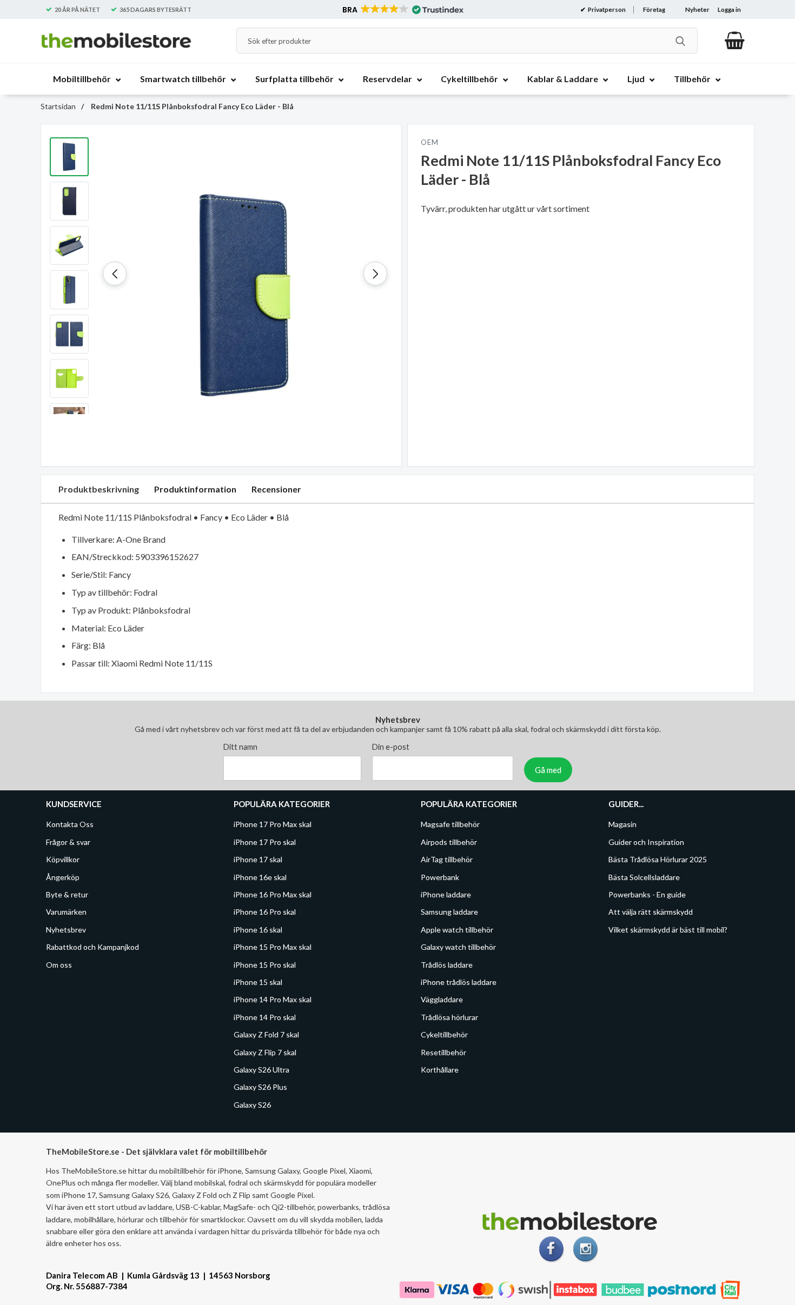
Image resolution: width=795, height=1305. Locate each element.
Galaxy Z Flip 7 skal (265, 1051)
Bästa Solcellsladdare (644, 877)
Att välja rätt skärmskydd (650, 911)
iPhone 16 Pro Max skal (273, 894)
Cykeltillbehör (444, 1034)
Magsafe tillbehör (450, 824)
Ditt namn (240, 746)
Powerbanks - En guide (647, 894)
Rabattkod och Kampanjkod (92, 946)
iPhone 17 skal (258, 859)
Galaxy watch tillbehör (458, 946)
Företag (654, 9)
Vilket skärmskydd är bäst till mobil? (667, 929)
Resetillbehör (443, 1051)
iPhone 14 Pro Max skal (273, 999)
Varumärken (66, 911)
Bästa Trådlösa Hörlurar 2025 (657, 859)
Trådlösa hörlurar (449, 1017)
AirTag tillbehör (447, 859)
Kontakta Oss (70, 824)
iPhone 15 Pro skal (265, 964)
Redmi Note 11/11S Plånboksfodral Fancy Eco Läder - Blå (191, 106)
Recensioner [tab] (276, 489)
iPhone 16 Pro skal (265, 911)
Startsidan (58, 106)
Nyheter (697, 9)
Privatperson (606, 9)
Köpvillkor (63, 859)
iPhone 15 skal (258, 982)
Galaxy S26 (252, 1104)
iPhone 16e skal (260, 877)
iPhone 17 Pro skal (265, 842)
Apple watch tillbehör (457, 929)
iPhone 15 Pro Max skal (273, 946)
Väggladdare (442, 999)
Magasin (622, 824)
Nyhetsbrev (66, 929)
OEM (429, 142)
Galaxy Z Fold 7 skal (266, 1034)
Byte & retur (67, 894)
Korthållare (440, 1069)
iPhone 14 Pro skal (265, 1017)
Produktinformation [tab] (195, 489)
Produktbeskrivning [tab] (98, 489)
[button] (402, 10)
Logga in (729, 9)
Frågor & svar (68, 842)
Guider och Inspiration (646, 842)
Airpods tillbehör (449, 842)
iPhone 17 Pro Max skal (273, 824)
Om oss (59, 964)
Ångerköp (63, 877)
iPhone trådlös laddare (458, 982)
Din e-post (390, 746)
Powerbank (440, 877)
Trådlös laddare (447, 964)
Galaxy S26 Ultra (261, 1069)
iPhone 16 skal (258, 929)
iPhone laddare (446, 894)
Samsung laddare (449, 911)
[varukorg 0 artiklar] (734, 40)
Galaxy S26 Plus (260, 1086)
